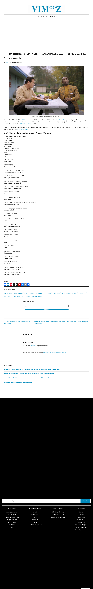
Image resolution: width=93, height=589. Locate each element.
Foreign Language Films (12, 517)
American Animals (22, 129)
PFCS (23, 120)
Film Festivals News (58, 512)
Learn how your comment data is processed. (54, 352)
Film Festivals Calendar (58, 517)
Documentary (12, 514)
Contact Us (81, 522)
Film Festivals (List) (58, 514)
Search (85, 501)
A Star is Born (18, 293)
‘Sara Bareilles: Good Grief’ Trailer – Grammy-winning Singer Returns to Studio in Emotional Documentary (29, 378)
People (35, 522)
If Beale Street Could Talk (69, 293)
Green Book (62, 120)
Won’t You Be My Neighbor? (26, 124)
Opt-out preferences (81, 530)
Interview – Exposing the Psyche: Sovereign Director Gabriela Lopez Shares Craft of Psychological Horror (29, 373)
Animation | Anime (11, 512)
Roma (30, 122)
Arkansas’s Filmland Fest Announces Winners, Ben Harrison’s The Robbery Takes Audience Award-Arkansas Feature (32, 369)
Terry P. (7, 62)
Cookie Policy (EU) (81, 527)
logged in (33, 345)
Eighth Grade (40, 293)
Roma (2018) (7, 296)
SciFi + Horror (12, 522)
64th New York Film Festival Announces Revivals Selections (18, 382)
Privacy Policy (81, 517)
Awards (6, 49)
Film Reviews (35, 514)
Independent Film (12, 519)
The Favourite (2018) (17, 296)
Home (35, 17)
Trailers (35, 517)
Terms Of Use (81, 519)
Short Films (12, 525)
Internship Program (81, 525)
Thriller (12, 527)
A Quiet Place (8, 293)
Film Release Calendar (34, 525)
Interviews (35, 519)
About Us (81, 514)
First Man (48, 293)
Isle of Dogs (82, 293)
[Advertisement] (46, 29)
